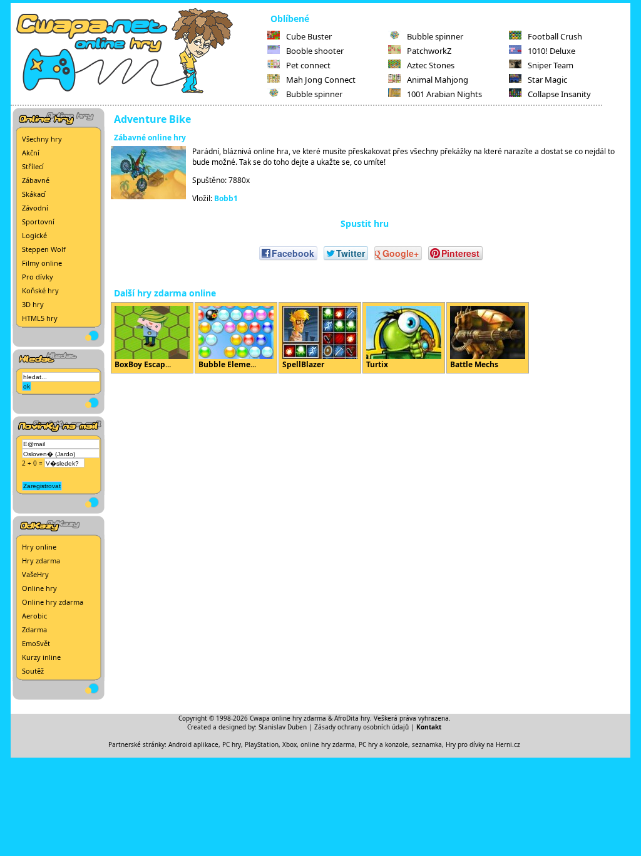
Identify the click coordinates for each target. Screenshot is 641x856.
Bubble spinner (314, 94)
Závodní (35, 207)
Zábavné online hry (150, 137)
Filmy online (42, 263)
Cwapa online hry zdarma (288, 718)
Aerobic (34, 615)
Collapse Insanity (559, 94)
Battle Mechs (474, 364)
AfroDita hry (352, 718)
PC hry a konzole (383, 744)
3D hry (33, 304)
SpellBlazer (303, 364)
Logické (34, 235)
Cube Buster (309, 36)
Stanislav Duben (283, 727)
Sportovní (38, 221)
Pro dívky (37, 276)
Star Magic (547, 79)
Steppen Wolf (44, 249)
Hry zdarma (41, 560)
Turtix (377, 364)
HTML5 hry (40, 318)
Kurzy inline (41, 657)
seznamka (427, 744)
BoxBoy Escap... (143, 364)
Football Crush (555, 36)
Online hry (39, 588)
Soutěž (33, 671)
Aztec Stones (430, 65)
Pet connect (308, 65)
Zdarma (34, 629)
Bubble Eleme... (227, 364)
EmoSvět (36, 643)
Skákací (34, 194)
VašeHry (35, 574)
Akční (30, 152)
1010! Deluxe (551, 50)
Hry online (39, 546)
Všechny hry (42, 139)
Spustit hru (365, 223)
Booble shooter (315, 50)
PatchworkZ (429, 50)
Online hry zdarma (52, 602)
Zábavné (35, 180)
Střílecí (33, 166)
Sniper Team (550, 65)
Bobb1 (226, 198)
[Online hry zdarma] (139, 91)
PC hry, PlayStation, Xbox (259, 744)
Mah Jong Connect (321, 79)
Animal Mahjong (437, 79)
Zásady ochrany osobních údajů (361, 727)
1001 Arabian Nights (444, 94)
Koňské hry (40, 290)
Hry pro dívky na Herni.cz (483, 744)
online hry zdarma (327, 744)
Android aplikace (193, 744)
